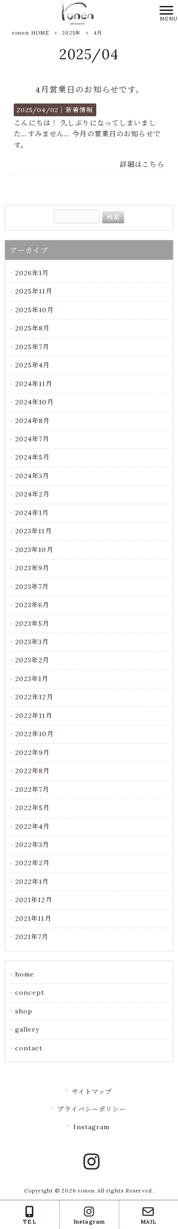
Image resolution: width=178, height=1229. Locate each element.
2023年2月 (32, 660)
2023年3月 (32, 642)
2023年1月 (32, 679)
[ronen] (78, 13)
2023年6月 (32, 605)
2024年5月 (32, 457)
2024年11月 (33, 384)
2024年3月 (32, 476)
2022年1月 (32, 882)
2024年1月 (32, 513)
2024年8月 (32, 421)
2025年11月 (33, 291)
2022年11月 (33, 716)
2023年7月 (32, 587)
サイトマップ (92, 1092)
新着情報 (79, 110)
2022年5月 (32, 808)
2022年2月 (32, 863)
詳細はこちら (142, 164)
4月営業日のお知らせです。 (90, 89)
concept (30, 992)
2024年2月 (32, 494)
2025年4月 (32, 365)
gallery (27, 1029)
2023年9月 (32, 568)
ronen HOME (30, 33)
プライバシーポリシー (91, 1109)
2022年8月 (32, 771)
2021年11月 (33, 918)
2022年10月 (34, 734)
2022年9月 (32, 753)
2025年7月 (32, 347)
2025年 (71, 33)
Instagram (91, 1127)
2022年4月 (32, 826)
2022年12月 (34, 697)
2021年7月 (32, 937)
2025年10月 (34, 310)
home (24, 974)
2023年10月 (34, 550)
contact (29, 1048)
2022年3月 (32, 845)
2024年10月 (34, 402)
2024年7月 (32, 439)
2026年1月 (32, 273)
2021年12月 (33, 900)
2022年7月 (32, 789)
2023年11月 (33, 531)
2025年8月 (32, 328)
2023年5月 (32, 624)
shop (23, 1011)
